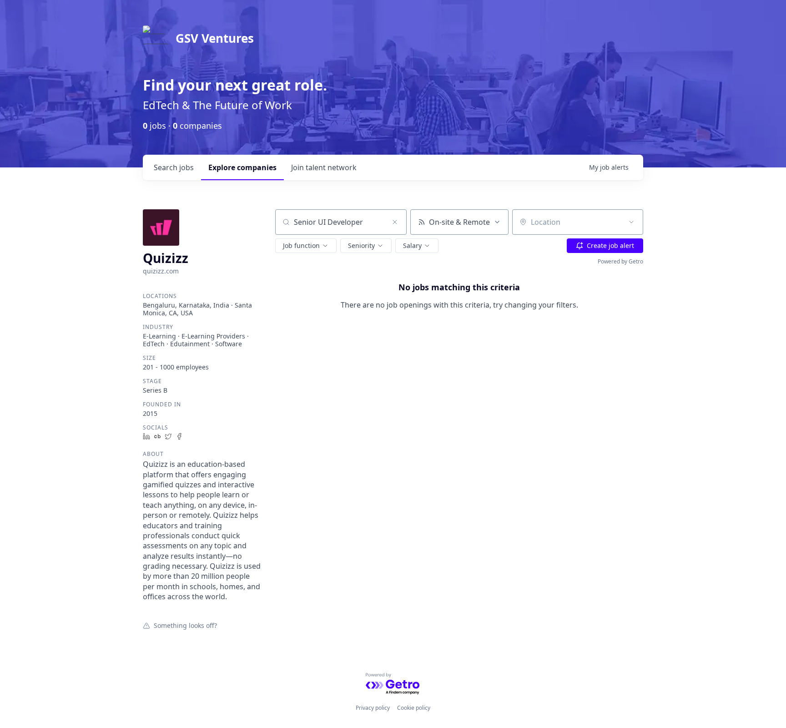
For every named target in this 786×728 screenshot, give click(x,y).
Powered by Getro (620, 261)
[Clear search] (395, 222)
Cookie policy (413, 708)
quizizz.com (161, 271)
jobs (174, 167)
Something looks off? (185, 625)
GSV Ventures (215, 38)
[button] (306, 245)
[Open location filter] (631, 222)
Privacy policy (373, 708)
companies (242, 167)
